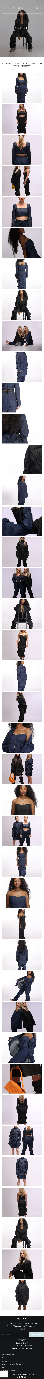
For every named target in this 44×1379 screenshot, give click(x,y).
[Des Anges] (14, 8)
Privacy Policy (7, 1367)
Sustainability (7, 1358)
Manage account (8, 1354)
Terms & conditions (9, 1370)
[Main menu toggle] (37, 8)
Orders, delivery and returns (12, 1364)
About (4, 1361)
